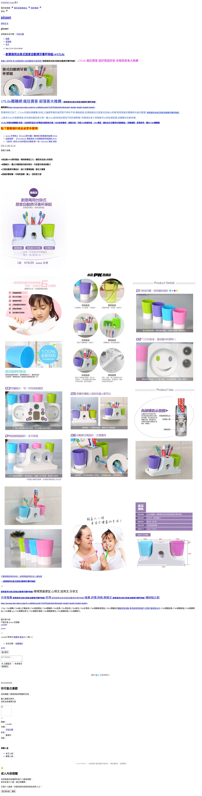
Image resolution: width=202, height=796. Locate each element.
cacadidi (4, 625)
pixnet (6, 17)
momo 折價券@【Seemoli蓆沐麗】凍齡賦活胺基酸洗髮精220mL (32, 136)
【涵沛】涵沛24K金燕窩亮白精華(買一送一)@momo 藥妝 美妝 (31, 142)
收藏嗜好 (19, 644)
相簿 (7, 39)
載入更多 (5, 652)
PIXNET (83, 763)
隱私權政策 (114, 763)
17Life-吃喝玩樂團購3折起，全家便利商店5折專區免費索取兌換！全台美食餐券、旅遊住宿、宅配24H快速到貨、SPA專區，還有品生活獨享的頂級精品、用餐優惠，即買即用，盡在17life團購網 (80, 123)
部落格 (8, 42)
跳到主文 (4, 24)
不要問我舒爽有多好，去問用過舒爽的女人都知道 (21, 576)
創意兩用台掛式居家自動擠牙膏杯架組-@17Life (35, 54)
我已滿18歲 (6, 791)
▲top (3, 648)
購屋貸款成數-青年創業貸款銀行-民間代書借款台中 (139, 608)
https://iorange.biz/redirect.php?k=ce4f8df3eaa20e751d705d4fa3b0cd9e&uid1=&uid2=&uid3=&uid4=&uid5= (44, 603)
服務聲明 (123, 763)
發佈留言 (5, 666)
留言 (21, 637)
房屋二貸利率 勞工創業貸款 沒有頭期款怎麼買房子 (22, 61)
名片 (7, 44)
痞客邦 (16, 637)
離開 (13, 791)
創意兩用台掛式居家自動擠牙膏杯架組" (68, 598)
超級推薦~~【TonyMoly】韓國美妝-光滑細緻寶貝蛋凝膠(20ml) (31, 139)
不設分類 (20, 34)
